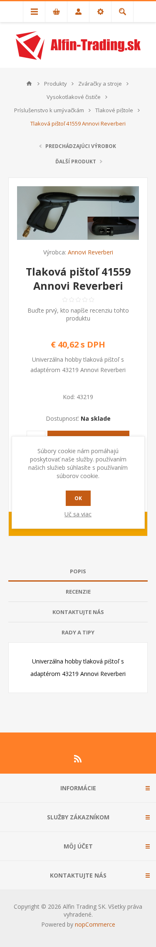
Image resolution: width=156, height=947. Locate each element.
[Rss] (78, 758)
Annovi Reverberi (90, 252)
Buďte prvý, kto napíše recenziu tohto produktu (78, 314)
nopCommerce (95, 924)
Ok (78, 498)
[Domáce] (29, 83)
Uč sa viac (78, 514)
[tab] (78, 571)
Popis (78, 571)
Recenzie (78, 591)
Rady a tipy (78, 632)
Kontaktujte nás (78, 612)
